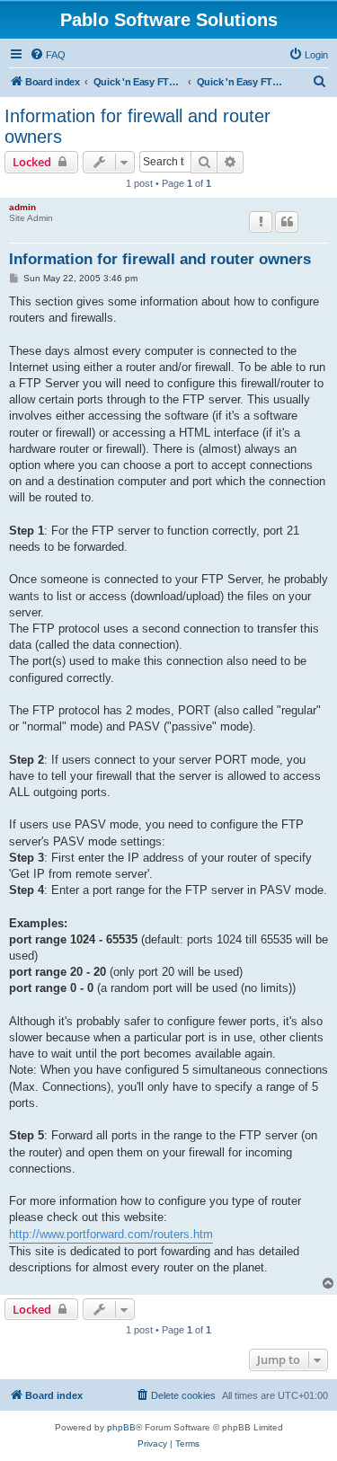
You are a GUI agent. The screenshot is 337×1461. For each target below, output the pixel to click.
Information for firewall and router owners (137, 126)
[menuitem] (48, 55)
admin (22, 207)
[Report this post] (260, 222)
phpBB (121, 1427)
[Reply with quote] (286, 222)
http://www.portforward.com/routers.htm (111, 1234)
